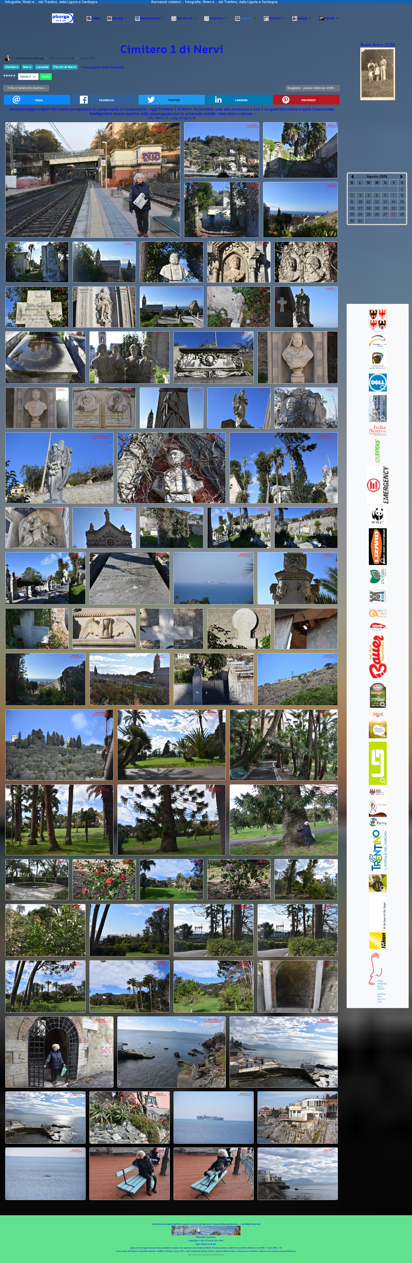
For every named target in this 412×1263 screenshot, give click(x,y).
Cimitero (11, 67)
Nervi (27, 67)
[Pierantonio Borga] (7, 58)
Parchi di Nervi (64, 67)
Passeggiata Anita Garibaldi (102, 67)
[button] (118, 18)
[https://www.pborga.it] (62, 18)
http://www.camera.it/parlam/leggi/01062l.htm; (206, 1254)
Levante (42, 67)
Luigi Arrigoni (181, 118)
